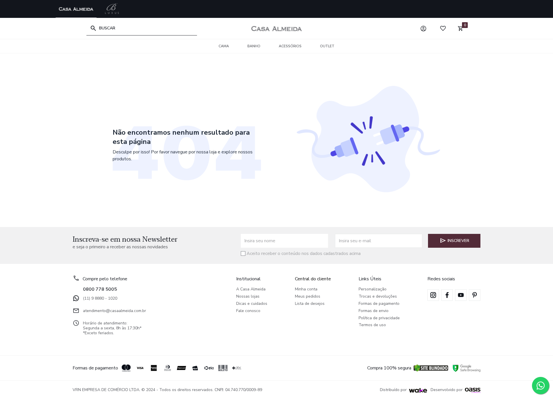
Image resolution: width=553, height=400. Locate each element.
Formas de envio (374, 311)
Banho (253, 46)
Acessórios (290, 46)
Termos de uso (372, 325)
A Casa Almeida (251, 289)
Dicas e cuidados (251, 303)
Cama (224, 46)
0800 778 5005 (100, 289)
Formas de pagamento (379, 303)
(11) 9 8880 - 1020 (100, 298)
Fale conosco (248, 311)
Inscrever (458, 240)
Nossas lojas (248, 296)
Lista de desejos (310, 303)
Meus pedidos (307, 296)
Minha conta (306, 289)
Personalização (373, 289)
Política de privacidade (379, 318)
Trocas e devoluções (378, 296)
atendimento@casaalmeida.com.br (114, 310)
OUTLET (327, 46)
